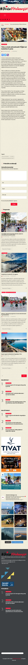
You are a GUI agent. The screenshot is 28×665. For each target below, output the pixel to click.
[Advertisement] (14, 136)
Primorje (8, 420)
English (8, 399)
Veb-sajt (4, 194)
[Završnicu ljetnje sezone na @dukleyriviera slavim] (20, 508)
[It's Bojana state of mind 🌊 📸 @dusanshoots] (20, 534)
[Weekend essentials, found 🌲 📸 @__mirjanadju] (7, 534)
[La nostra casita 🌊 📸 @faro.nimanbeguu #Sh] (7, 508)
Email (3, 188)
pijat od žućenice (5, 156)
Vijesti (3, 212)
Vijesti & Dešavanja (10, 292)
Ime (3, 182)
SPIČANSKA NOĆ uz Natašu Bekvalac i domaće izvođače (15, 394)
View (13, 222)
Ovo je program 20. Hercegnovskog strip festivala (16, 385)
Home (2, 24)
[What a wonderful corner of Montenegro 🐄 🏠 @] (7, 521)
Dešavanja (7, 24)
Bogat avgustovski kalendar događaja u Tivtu (16, 416)
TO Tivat (12, 156)
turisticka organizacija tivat (7, 158)
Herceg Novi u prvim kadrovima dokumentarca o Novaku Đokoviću (14, 423)
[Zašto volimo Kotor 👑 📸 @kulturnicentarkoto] (20, 521)
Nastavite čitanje (6, 249)
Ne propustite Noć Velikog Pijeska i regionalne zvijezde (14, 430)
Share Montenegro (17, 658)
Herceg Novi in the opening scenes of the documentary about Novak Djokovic (16, 402)
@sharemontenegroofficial (7, 653)
